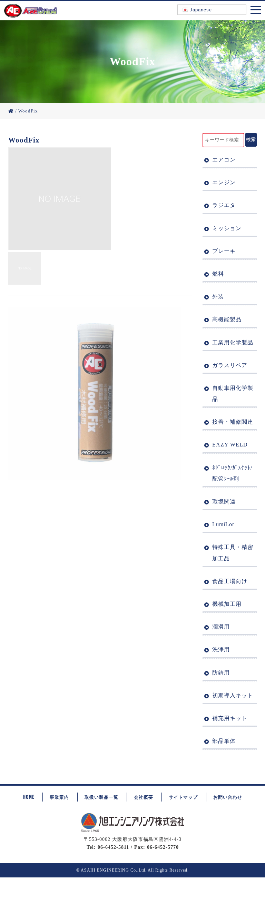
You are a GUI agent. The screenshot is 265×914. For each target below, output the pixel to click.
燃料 (218, 274)
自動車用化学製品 (232, 393)
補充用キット (229, 718)
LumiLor (223, 524)
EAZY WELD (230, 445)
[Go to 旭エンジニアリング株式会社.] (11, 111)
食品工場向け (229, 581)
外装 (218, 296)
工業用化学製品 (232, 342)
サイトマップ (183, 797)
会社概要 (143, 797)
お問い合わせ (227, 797)
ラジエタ (224, 205)
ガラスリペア (229, 365)
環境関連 (224, 501)
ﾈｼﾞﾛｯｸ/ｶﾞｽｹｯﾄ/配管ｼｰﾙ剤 (232, 473)
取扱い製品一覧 (101, 797)
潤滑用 (221, 627)
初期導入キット (232, 695)
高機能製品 (227, 319)
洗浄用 (221, 649)
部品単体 (224, 741)
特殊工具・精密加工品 (232, 552)
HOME (28, 797)
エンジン (224, 182)
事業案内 (59, 797)
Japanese (200, 9)
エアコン (224, 160)
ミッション (227, 228)
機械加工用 (227, 604)
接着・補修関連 (232, 422)
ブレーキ (224, 251)
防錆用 (221, 673)
